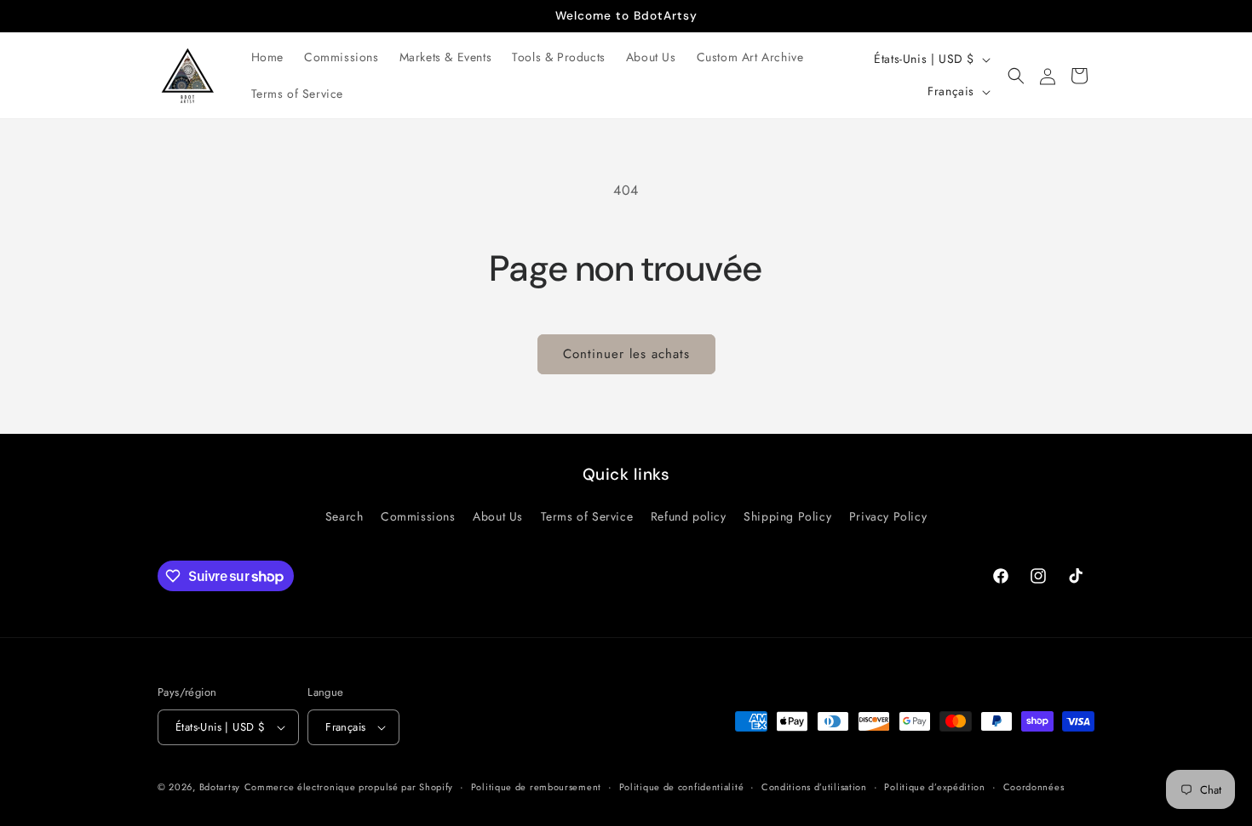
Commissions (418, 516)
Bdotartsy (219, 787)
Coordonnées (1034, 787)
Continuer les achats (626, 354)
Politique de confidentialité (681, 787)
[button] (1016, 75)
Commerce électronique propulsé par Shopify (348, 787)
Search (344, 516)
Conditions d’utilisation (814, 787)
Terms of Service (587, 516)
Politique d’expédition (934, 787)
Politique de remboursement (536, 787)
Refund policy (689, 516)
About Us (498, 516)
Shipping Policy (787, 516)
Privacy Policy (888, 516)
